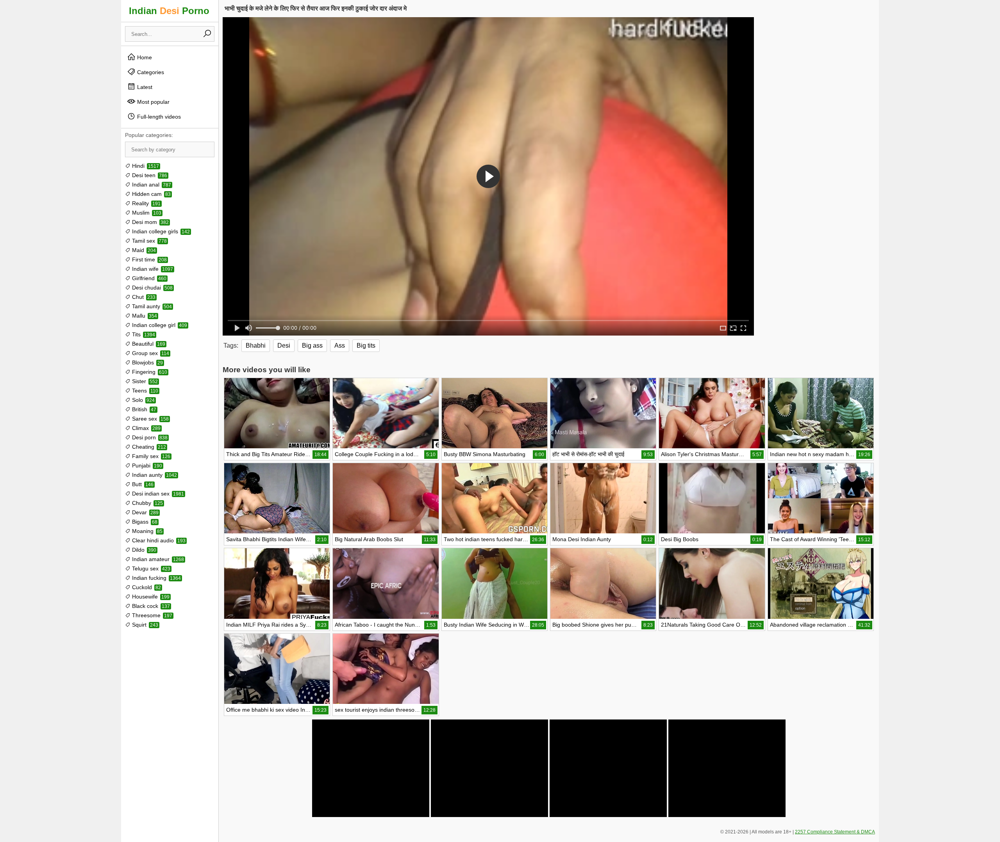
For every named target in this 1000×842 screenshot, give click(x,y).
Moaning (146, 531)
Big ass (312, 345)
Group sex (149, 353)
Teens (144, 390)
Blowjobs (146, 362)
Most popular (153, 102)
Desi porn (149, 437)
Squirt (144, 625)
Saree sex (149, 419)
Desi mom (149, 222)
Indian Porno (169, 10)
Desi (283, 345)
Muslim (145, 213)
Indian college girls (160, 231)
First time (148, 259)
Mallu (143, 316)
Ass (339, 345)
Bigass (143, 522)
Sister (144, 381)
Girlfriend (148, 278)
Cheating (148, 447)
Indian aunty (153, 475)
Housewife (150, 596)
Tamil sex (148, 241)
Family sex (150, 456)
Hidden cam (150, 194)
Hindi (144, 166)
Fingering (148, 372)
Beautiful (147, 344)
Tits (142, 334)
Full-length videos (158, 117)
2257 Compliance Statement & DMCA (835, 832)
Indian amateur (157, 559)
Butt (142, 484)
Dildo (143, 550)
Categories (150, 72)
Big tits (366, 345)
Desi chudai (151, 287)
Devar (144, 512)
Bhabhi (256, 345)
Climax (145, 428)
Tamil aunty (151, 306)
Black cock (150, 606)
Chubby (146, 503)
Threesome (151, 615)
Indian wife (151, 269)
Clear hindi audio (158, 540)
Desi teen (148, 175)
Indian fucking (155, 578)
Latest (144, 87)
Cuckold (145, 587)
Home (144, 57)
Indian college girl (158, 325)
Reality (145, 203)
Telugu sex (150, 568)
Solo (142, 400)
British (143, 409)
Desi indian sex (157, 493)
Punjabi (146, 465)
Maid (143, 250)
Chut (142, 297)
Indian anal (150, 184)
